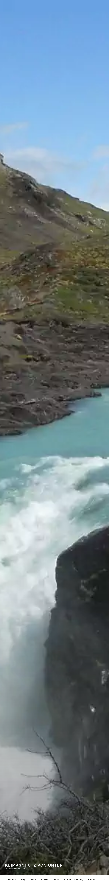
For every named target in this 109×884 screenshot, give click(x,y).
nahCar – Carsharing (73, 880)
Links (56, 880)
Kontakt (91, 880)
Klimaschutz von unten (34, 865)
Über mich (11, 880)
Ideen (33, 880)
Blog (23, 880)
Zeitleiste (45, 880)
